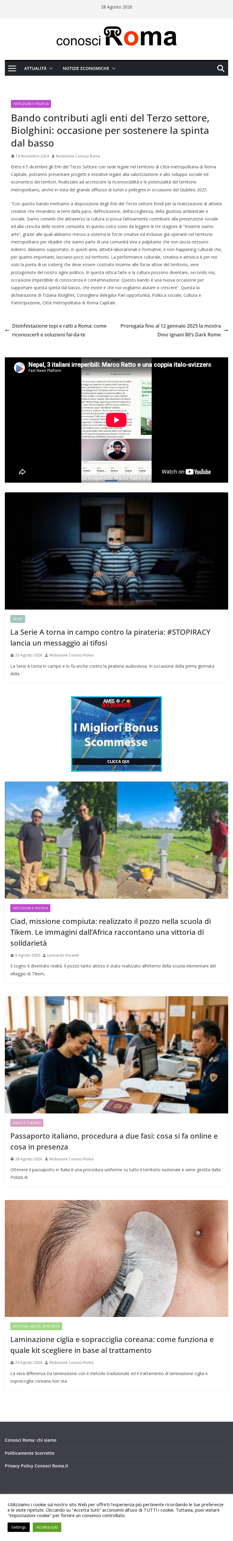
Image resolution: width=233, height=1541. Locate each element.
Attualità (35, 68)
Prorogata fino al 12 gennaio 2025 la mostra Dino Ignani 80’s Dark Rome (170, 330)
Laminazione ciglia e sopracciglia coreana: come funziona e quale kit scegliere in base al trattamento (112, 1344)
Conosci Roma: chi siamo (30, 1440)
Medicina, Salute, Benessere (36, 1326)
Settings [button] (18, 1527)
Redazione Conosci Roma (78, 156)
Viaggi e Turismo (27, 1123)
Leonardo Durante (63, 955)
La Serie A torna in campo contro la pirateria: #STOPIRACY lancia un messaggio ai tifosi (110, 637)
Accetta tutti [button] (47, 1527)
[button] (49, 68)
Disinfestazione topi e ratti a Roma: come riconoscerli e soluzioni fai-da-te (59, 330)
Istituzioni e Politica (31, 104)
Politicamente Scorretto (30, 1453)
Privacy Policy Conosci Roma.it (36, 1466)
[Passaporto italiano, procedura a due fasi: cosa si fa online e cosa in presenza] (116, 1054)
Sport (18, 619)
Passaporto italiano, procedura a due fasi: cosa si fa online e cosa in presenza (114, 1141)
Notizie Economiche (86, 68)
